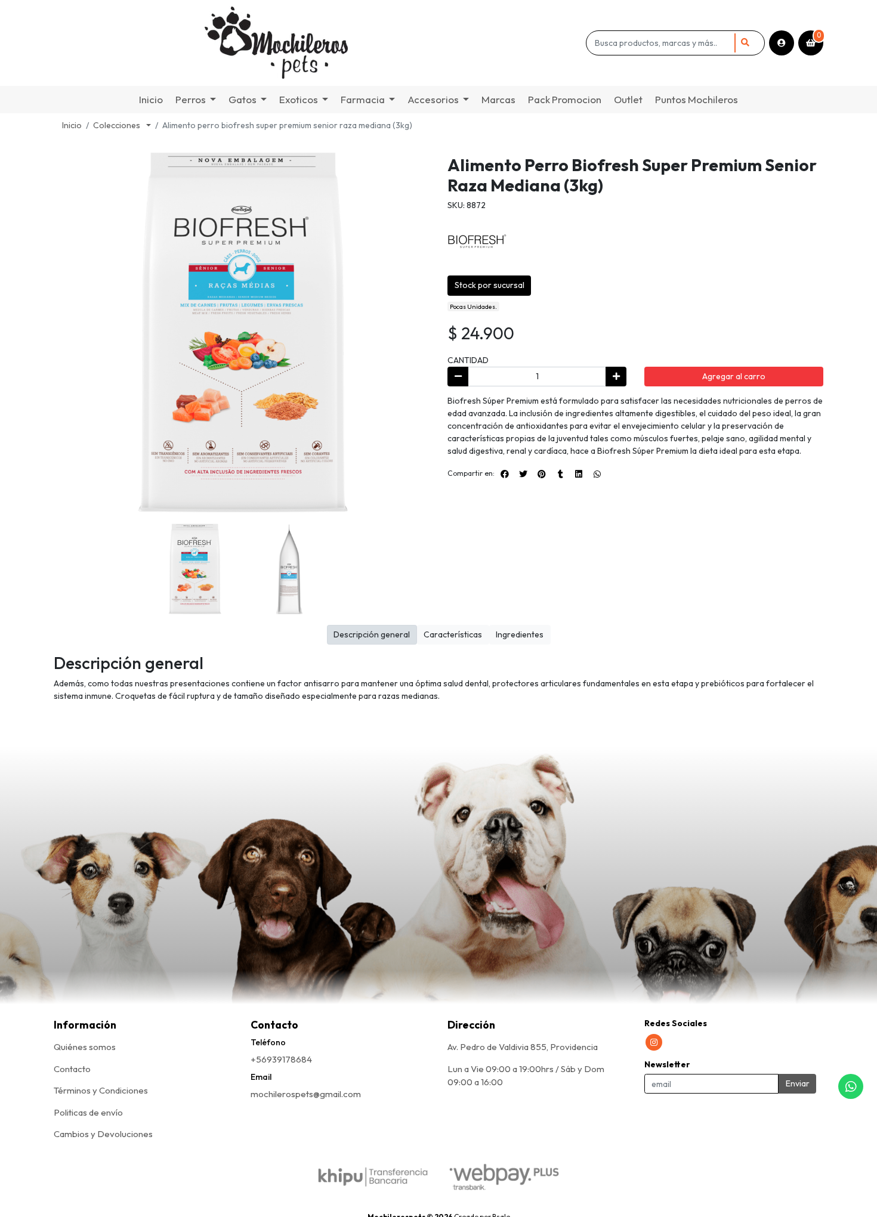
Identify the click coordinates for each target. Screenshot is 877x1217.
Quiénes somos (85, 1046)
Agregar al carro (733, 376)
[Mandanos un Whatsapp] (850, 1086)
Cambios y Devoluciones (103, 1133)
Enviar (798, 1083)
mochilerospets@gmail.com (306, 1094)
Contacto (72, 1068)
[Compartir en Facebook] (504, 474)
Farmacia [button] (363, 99)
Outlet (628, 99)
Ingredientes (520, 634)
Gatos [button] (242, 99)
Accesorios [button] (433, 99)
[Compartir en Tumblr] (560, 474)
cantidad (468, 360)
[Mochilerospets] (318, 43)
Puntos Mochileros (696, 99)
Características (453, 634)
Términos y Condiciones (101, 1090)
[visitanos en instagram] (654, 1042)
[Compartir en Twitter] (523, 474)
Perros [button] (190, 99)
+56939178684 (281, 1059)
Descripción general (371, 634)
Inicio (151, 99)
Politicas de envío (88, 1112)
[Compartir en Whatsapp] (597, 474)
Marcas (498, 99)
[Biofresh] (477, 240)
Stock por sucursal (489, 285)
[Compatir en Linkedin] (578, 474)
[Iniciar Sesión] (781, 42)
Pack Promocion (564, 99)
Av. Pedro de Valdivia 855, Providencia (522, 1046)
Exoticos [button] (298, 99)
